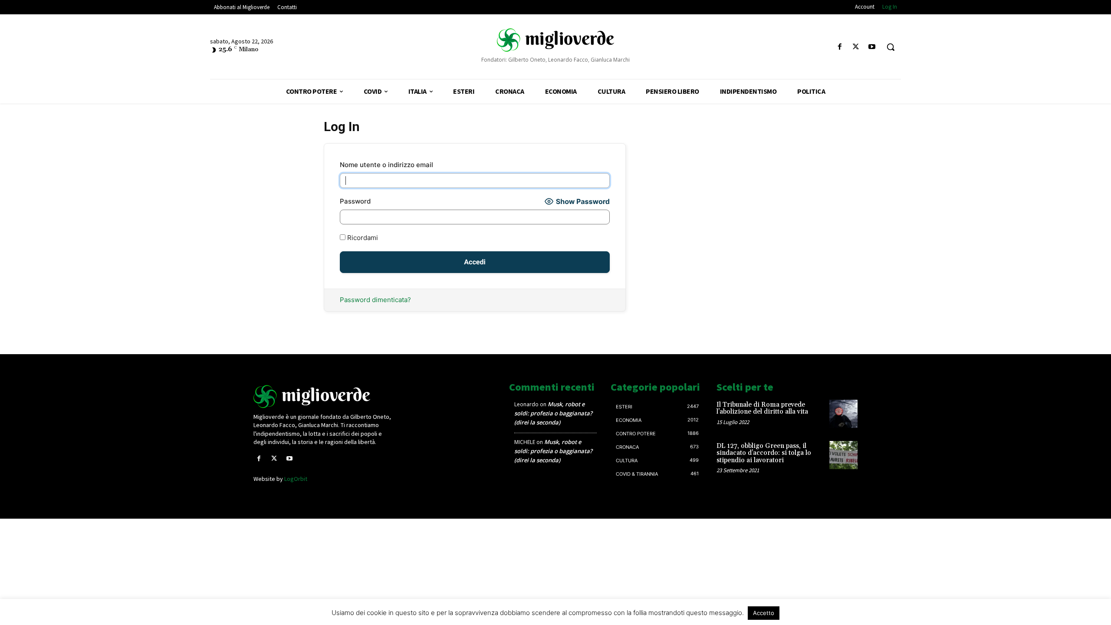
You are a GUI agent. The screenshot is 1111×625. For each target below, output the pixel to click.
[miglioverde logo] (555, 39)
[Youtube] (872, 47)
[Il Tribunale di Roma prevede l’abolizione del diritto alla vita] (843, 414)
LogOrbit (295, 479)
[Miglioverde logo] (324, 396)
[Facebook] (839, 47)
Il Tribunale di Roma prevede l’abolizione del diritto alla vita (762, 408)
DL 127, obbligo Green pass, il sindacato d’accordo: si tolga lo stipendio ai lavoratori (764, 453)
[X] (856, 47)
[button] (890, 46)
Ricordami (361, 238)
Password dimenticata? (375, 300)
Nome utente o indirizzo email (386, 165)
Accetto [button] (763, 612)
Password (355, 201)
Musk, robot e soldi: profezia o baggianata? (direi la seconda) (553, 413)
